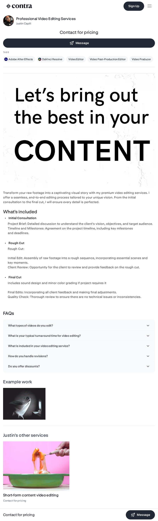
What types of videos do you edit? (30, 325)
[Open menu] (149, 6)
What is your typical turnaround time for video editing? (44, 335)
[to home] (19, 6)
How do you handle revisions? (28, 356)
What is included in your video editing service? (39, 346)
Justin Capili (23, 23)
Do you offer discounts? (24, 366)
